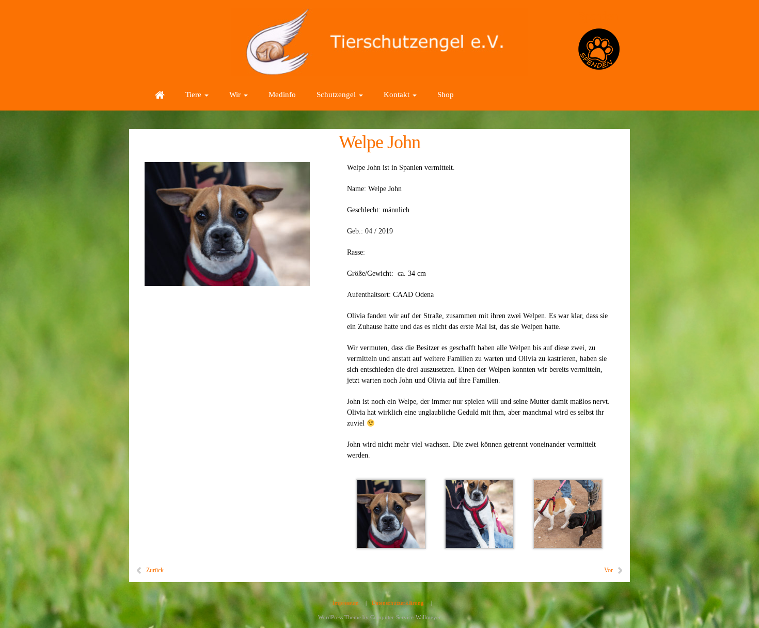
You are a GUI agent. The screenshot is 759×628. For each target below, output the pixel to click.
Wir (236, 94)
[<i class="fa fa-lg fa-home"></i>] (160, 94)
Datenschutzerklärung (398, 603)
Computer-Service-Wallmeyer (405, 617)
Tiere (194, 94)
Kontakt (398, 94)
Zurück (155, 570)
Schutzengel (337, 94)
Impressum (346, 603)
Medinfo (282, 94)
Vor (608, 570)
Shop (445, 94)
